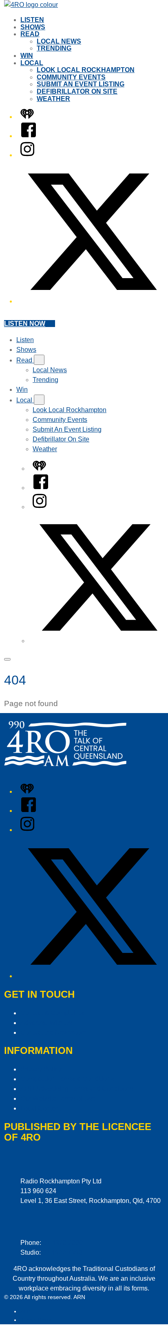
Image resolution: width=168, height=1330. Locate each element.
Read (30, 34)
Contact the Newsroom (53, 1032)
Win (26, 55)
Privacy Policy (41, 1069)
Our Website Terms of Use (58, 1098)
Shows (32, 27)
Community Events (71, 77)
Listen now (24, 323)
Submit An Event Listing (80, 84)
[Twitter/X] (92, 301)
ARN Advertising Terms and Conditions (76, 1088)
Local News (59, 41)
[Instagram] (27, 154)
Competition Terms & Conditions (67, 1078)
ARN (26, 1311)
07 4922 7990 (62, 1252)
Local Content (40, 1108)
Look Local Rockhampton (86, 69)
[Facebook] (28, 135)
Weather (53, 98)
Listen (32, 19)
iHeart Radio (36, 1320)
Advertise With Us (46, 1022)
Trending (54, 48)
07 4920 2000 (63, 1242)
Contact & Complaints (52, 1013)
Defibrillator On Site (77, 91)
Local (31, 62)
